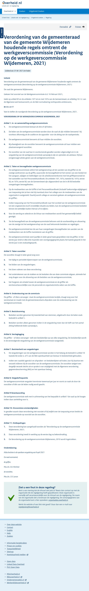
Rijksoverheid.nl (13, 577)
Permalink (64, 27)
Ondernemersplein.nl (15, 580)
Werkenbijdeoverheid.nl (16, 583)
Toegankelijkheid (14, 549)
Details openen (1, 32)
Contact (10, 527)
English (10, 530)
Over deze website (14, 524)
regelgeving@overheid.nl (29, 507)
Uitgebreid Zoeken (36, 11)
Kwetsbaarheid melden (16, 554)
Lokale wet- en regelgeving (20, 18)
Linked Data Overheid (15, 564)
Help (9, 533)
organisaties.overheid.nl (58, 500)
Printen (78, 27)
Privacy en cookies (14, 546)
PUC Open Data (13, 567)
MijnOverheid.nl (13, 574)
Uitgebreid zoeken (37, 18)
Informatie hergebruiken (17, 543)
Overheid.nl (8, 12)
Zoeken (22, 11)
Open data (11, 561)
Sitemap (10, 551)
